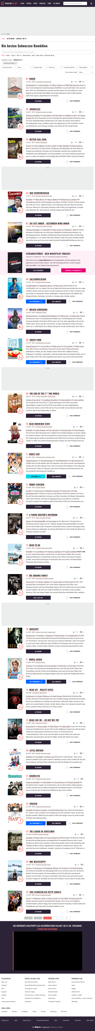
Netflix (13, 55)
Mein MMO (90, 1020)
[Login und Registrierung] (91, 3)
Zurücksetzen (17, 60)
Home (3, 34)
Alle (3, 39)
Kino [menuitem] (49, 3)
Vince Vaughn (52, 995)
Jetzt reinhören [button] (38, 270)
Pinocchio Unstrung (48, 929)
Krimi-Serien (39, 55)
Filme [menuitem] (22, 3)
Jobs (56, 1020)
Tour (2, 998)
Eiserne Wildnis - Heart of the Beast (83, 998)
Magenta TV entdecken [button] (72, 270)
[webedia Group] (47, 1027)
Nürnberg (28, 1001)
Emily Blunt (51, 998)
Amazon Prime (26, 55)
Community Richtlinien (8, 1001)
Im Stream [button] (38, 101)
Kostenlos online (49, 55)
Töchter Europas (30, 992)
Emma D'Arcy (52, 988)
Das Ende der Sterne (31, 982)
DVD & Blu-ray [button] (38, 598)
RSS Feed (64, 1011)
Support (3, 992)
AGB (15, 1020)
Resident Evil (76, 992)
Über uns (4, 982)
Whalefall (74, 1001)
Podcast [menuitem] (42, 3)
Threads (43, 1011)
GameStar (66, 1020)
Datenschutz (27, 1020)
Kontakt (3, 995)
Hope (73, 985)
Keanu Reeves (52, 985)
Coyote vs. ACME (77, 995)
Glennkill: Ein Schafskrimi (33, 998)
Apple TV (19, 55)
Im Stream (10, 39)
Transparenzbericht (43, 1020)
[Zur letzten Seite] (66, 918)
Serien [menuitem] (29, 3)
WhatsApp (53, 1011)
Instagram (24, 1011)
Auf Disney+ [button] (35, 476)
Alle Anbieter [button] (56, 301)
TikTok (34, 1011)
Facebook (4, 1011)
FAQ (2, 988)
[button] (73, 101)
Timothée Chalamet (54, 1001)
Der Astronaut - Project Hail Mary (35, 995)
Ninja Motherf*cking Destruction (35, 985)
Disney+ (8, 55)
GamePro (78, 1020)
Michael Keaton (53, 992)
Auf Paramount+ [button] (35, 301)
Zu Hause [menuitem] (56, 3)
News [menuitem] (35, 3)
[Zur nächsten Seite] (57, 918)
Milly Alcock (51, 982)
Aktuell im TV (21, 39)
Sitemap (4, 985)
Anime (33, 55)
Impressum (5, 1020)
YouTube (14, 1011)
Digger (74, 988)
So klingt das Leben (31, 988)
